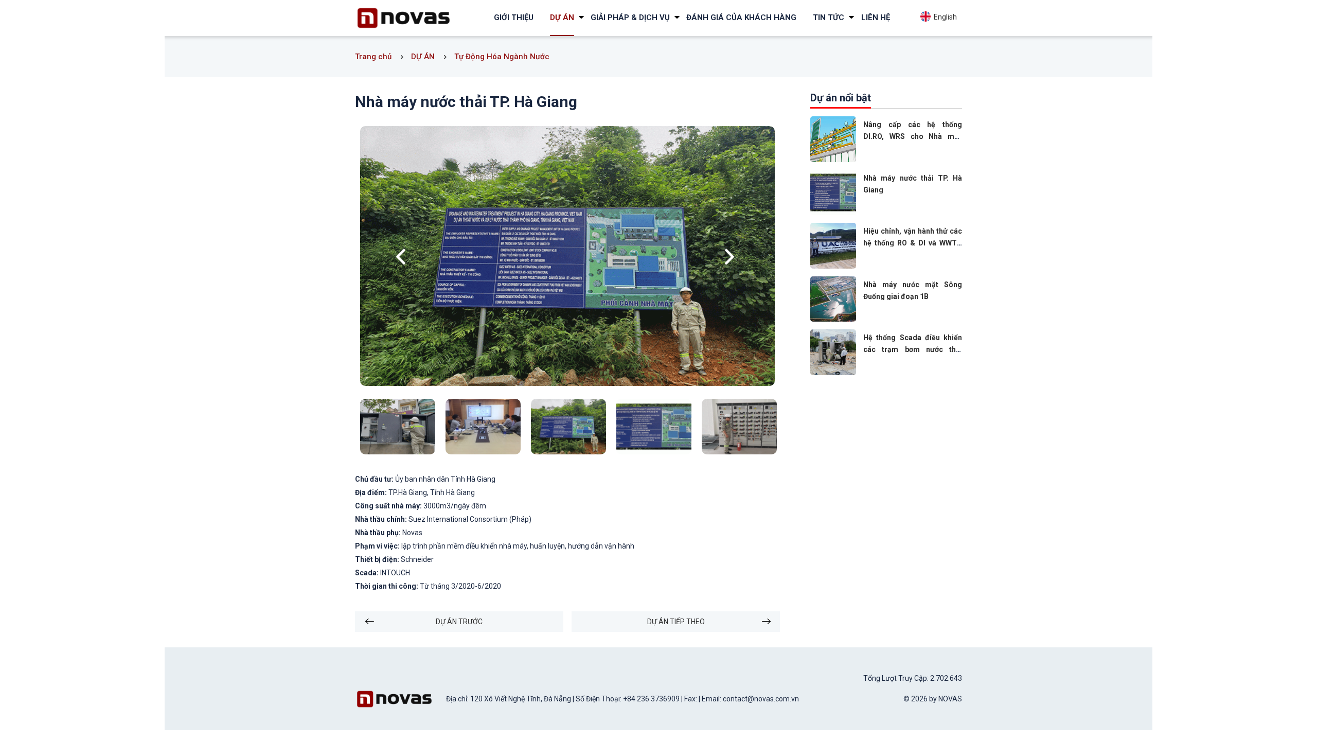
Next (732, 257)
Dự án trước (459, 621)
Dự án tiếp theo (676, 621)
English (944, 17)
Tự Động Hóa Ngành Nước (501, 56)
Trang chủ (373, 56)
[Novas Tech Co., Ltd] (403, 17)
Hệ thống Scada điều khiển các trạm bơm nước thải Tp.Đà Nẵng (912, 349)
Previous (403, 257)
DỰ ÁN (423, 56)
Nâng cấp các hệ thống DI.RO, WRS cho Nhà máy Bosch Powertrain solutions (912, 136)
